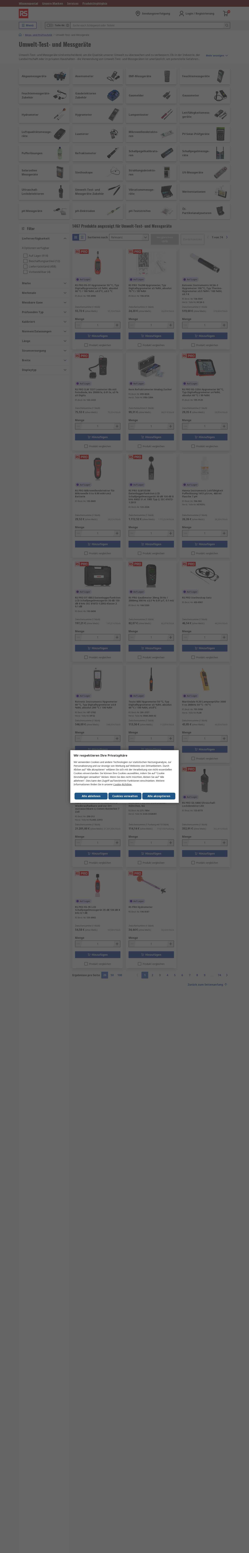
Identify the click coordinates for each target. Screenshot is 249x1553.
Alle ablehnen (91, 796)
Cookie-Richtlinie (122, 784)
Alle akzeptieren (159, 796)
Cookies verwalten (125, 796)
